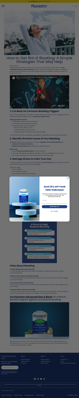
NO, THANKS (54, 211)
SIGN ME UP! (54, 206)
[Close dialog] (68, 178)
